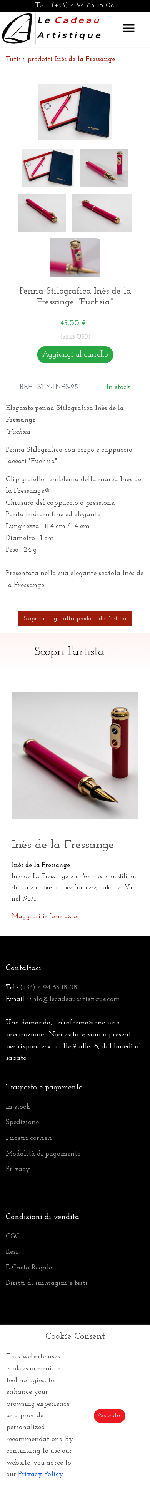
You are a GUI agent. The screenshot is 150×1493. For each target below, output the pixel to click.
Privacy (18, 1169)
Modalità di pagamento (43, 1154)
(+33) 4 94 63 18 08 (83, 5)
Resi (12, 1252)
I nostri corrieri (29, 1138)
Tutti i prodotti (60, 59)
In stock (18, 1107)
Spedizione (22, 1122)
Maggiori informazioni (47, 916)
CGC (13, 1236)
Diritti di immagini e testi (47, 1283)
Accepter (109, 1415)
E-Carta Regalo (29, 1267)
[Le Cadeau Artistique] (51, 27)
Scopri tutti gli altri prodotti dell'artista (75, 619)
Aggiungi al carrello (75, 355)
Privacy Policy (40, 1474)
